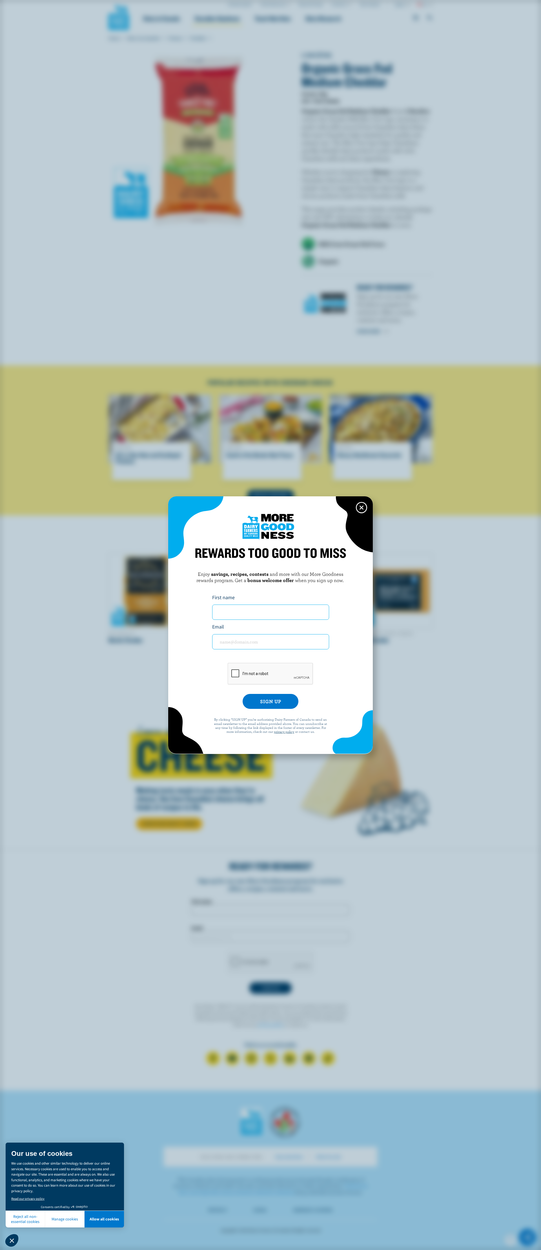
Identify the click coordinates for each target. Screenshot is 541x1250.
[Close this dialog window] (361, 507)
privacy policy (284, 731)
